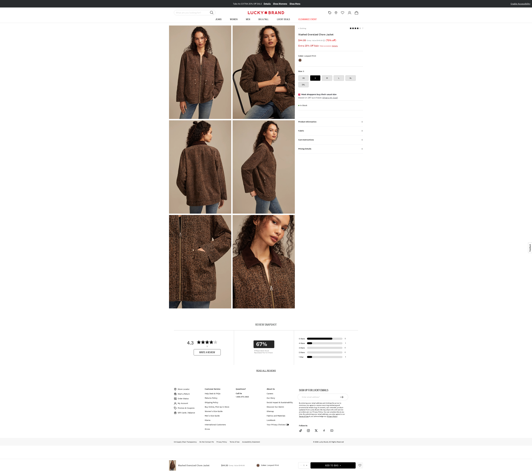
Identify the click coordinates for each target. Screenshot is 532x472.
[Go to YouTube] (331, 430)
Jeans (218, 19)
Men (248, 19)
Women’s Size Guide (213, 411)
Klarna (207, 420)
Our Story (271, 398)
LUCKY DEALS (283, 19)
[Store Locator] (335, 12)
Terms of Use (304, 416)
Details (267, 3)
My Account (183, 403)
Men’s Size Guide (212, 415)
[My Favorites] (342, 12)
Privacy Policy (332, 416)
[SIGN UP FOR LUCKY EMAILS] (342, 397)
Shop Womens (280, 3)
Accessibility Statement (251, 442)
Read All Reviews (266, 370)
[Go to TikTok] (300, 430)
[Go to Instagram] (308, 430)
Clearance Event (307, 19)
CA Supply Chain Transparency (185, 442)
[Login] (349, 12)
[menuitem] (218, 20)
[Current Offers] (329, 12)
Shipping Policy (211, 402)
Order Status (183, 398)
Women (234, 19)
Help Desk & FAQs (212, 393)
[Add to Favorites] (360, 465)
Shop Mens (295, 3)
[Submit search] (211, 12)
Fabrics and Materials (276, 415)
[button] (356, 12)
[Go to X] (316, 430)
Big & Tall (264, 19)
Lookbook (271, 420)
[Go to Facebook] (323, 430)
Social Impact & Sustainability (280, 402)
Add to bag (332, 465)
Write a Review (207, 352)
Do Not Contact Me (207, 442)
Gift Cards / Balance (186, 412)
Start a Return (184, 394)
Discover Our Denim (275, 407)
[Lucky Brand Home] (266, 12)
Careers (270, 393)
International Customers (215, 424)
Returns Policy (211, 398)
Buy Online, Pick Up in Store (217, 407)
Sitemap (270, 411)
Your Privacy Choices (276, 424)
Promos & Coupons (186, 408)
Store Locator (184, 389)
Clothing (303, 28)
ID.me (207, 429)
